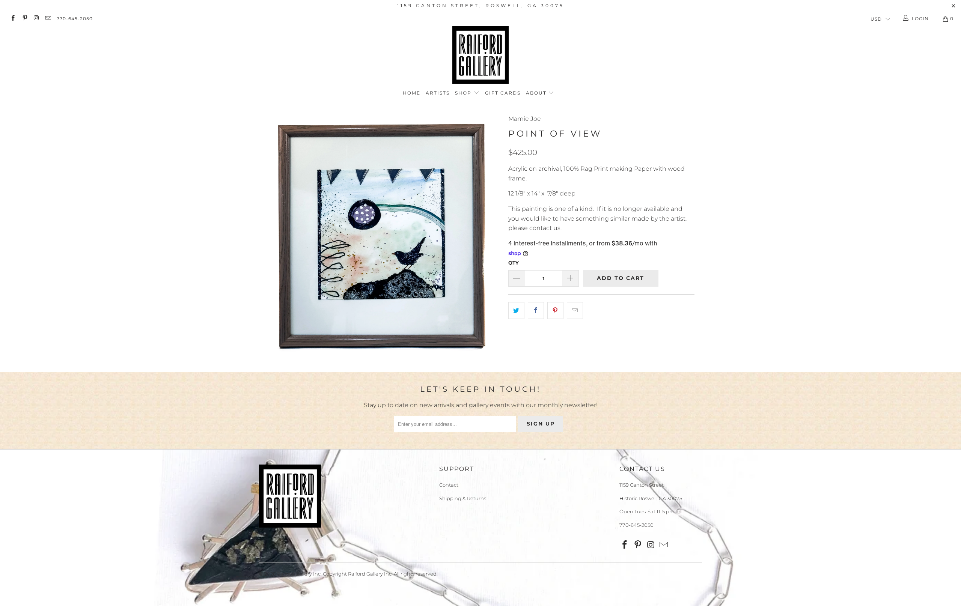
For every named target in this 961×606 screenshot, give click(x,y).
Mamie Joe (524, 118)
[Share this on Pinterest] (555, 310)
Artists (438, 93)
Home (411, 93)
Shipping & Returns (462, 498)
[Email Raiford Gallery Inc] (48, 18)
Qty (513, 263)
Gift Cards (503, 93)
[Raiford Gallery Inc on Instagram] (36, 18)
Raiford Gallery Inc (299, 574)
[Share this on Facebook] (536, 310)
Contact (448, 485)
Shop (464, 93)
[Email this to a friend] (575, 310)
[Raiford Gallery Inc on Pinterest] (24, 18)
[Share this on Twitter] (516, 310)
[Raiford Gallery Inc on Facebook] (12, 18)
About (537, 93)
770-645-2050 (75, 18)
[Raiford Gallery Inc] (480, 55)
